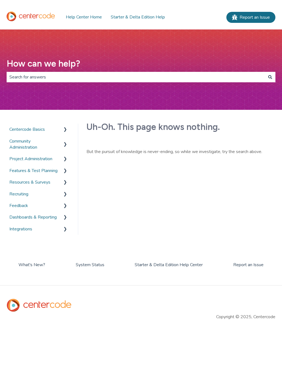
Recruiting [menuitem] (18, 194)
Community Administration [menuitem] (23, 144)
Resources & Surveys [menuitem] (29, 182)
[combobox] (136, 77)
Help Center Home (84, 17)
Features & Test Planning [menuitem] (33, 171)
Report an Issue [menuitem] (248, 265)
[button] (65, 129)
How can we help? (43, 63)
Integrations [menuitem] (20, 229)
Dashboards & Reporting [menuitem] (33, 217)
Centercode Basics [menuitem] (27, 129)
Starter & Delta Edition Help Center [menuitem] (169, 265)
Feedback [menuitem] (18, 206)
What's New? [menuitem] (31, 265)
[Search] (270, 77)
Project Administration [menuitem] (30, 159)
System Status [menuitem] (90, 265)
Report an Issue (255, 17)
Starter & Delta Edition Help (138, 17)
